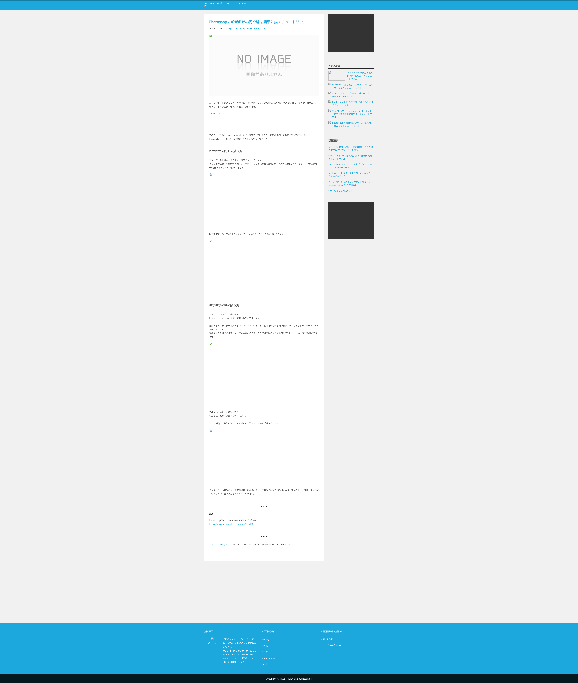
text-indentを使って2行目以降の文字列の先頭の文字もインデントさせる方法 (350, 148)
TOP (211, 544)
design (229, 28)
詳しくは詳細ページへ (234, 661)
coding (265, 639)
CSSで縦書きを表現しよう (340, 190)
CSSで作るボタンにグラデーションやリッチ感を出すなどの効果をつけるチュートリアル (352, 114)
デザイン (264, 28)
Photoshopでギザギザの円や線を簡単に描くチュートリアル (352, 103)
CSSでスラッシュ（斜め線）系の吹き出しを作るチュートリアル (352, 95)
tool (264, 664)
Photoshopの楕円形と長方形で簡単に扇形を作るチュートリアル (360, 75)
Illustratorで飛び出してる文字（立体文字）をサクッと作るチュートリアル (352, 86)
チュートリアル (253, 28)
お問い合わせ (326, 639)
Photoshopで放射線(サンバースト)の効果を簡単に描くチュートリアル (352, 124)
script (265, 651)
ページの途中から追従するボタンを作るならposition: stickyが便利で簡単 (349, 183)
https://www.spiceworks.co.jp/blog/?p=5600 (231, 523)
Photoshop (241, 28)
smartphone (268, 657)
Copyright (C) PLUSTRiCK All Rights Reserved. (289, 678)
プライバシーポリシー (330, 645)
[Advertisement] (264, 122)
